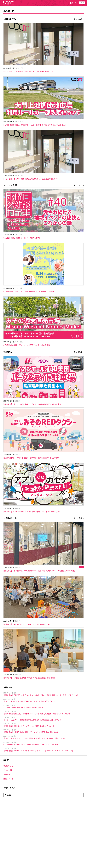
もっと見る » (79, 19)
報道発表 (7, 352)
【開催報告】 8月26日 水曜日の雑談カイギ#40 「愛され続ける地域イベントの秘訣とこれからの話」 (41, 695)
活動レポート (10, 518)
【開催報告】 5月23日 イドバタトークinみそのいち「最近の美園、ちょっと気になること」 (38, 751)
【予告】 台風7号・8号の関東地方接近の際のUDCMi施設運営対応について (32, 720)
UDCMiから (9, 19)
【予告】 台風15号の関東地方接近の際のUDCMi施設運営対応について (30, 701)
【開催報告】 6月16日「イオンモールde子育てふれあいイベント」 (29, 726)
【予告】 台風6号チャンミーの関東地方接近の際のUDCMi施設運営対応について (34, 738)
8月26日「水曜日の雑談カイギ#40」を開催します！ (23, 707)
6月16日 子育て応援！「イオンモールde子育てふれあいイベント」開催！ (31, 744)
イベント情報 (10, 185)
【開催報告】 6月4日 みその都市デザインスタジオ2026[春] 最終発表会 (31, 732)
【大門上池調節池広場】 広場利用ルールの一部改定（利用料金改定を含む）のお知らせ (36, 714)
